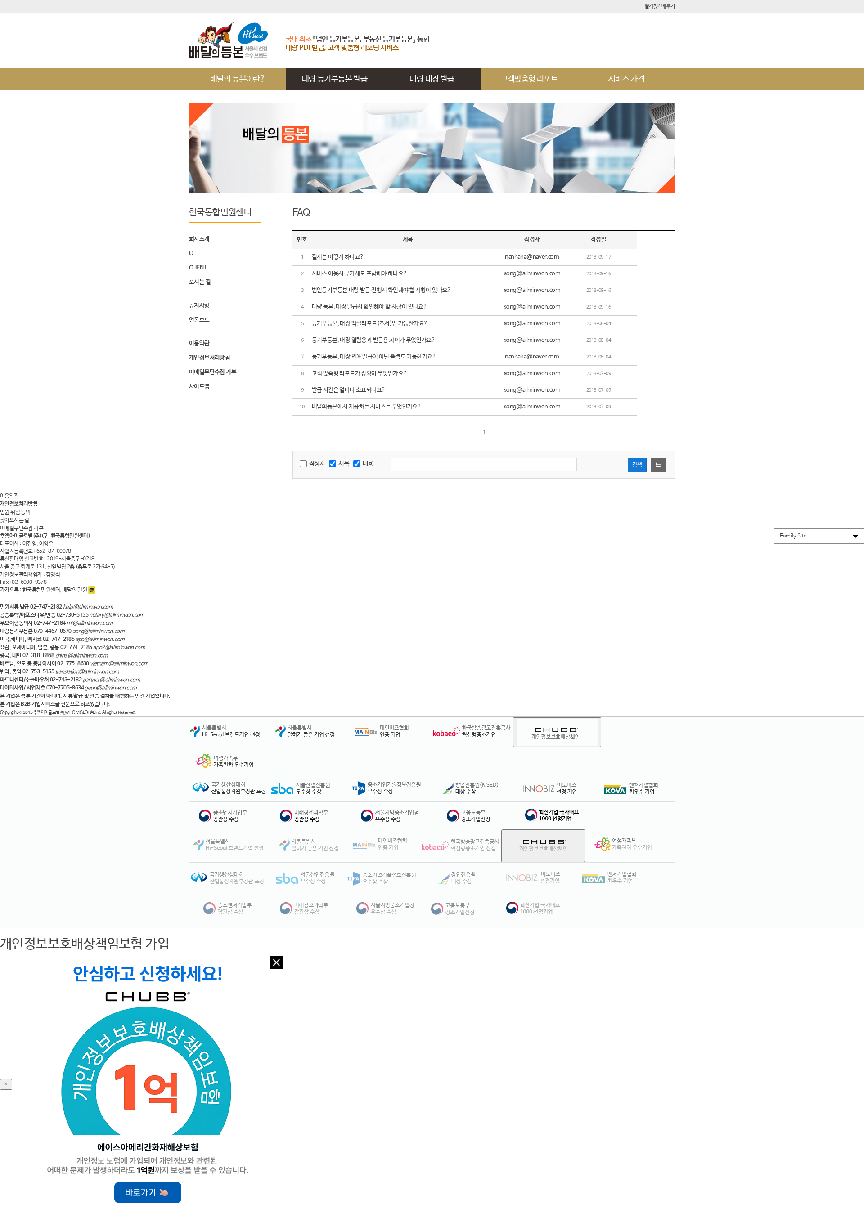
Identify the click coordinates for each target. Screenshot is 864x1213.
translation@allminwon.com (87, 672)
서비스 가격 (626, 79)
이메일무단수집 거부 (212, 372)
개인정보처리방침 (209, 357)
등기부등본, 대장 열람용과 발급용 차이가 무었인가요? (374, 340)
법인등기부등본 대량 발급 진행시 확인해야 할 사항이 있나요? (381, 290)
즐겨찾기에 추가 (660, 6)
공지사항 (199, 305)
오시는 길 (200, 282)
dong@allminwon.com (98, 631)
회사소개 (199, 239)
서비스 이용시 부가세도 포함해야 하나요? (359, 273)
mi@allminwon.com (89, 623)
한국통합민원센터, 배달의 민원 (55, 590)
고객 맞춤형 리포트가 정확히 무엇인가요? (359, 373)
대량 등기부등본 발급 (334, 79)
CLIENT (198, 267)
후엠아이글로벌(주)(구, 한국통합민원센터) (45, 536)
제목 (343, 463)
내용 (368, 463)
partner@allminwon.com (111, 680)
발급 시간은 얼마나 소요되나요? (349, 390)
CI (191, 253)
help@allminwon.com (88, 607)
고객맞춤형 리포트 (529, 79)
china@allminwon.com (81, 656)
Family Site (793, 536)
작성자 (316, 463)
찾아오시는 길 (14, 520)
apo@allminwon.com (100, 639)
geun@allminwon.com (110, 688)
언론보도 (199, 320)
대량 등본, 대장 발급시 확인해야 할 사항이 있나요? (370, 307)
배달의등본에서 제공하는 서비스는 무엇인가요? (367, 406)
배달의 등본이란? (238, 79)
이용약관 (199, 343)
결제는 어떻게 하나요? (338, 257)
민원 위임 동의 (15, 512)
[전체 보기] (658, 465)
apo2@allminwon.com (119, 648)
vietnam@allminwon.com (119, 664)
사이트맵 (199, 386)
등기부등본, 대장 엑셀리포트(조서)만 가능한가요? (370, 323)
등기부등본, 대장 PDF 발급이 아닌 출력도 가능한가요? (374, 357)
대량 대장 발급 (432, 79)
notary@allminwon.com (116, 615)
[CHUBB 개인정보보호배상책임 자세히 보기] (557, 732)
